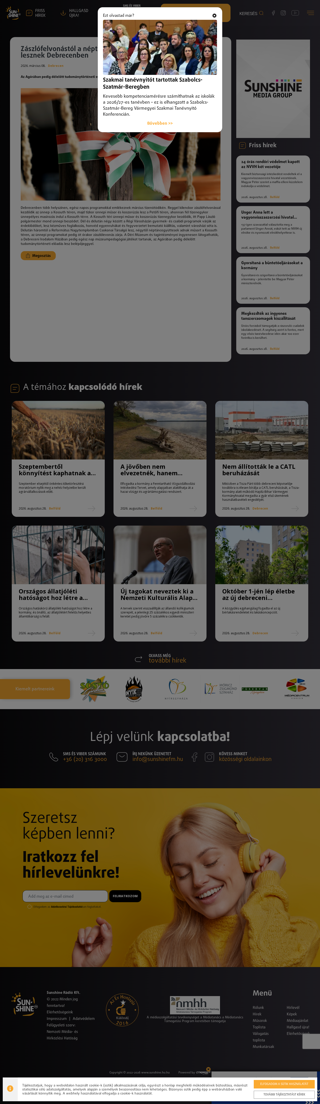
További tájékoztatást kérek (284, 1094)
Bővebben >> (160, 123)
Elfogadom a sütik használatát (284, 1084)
